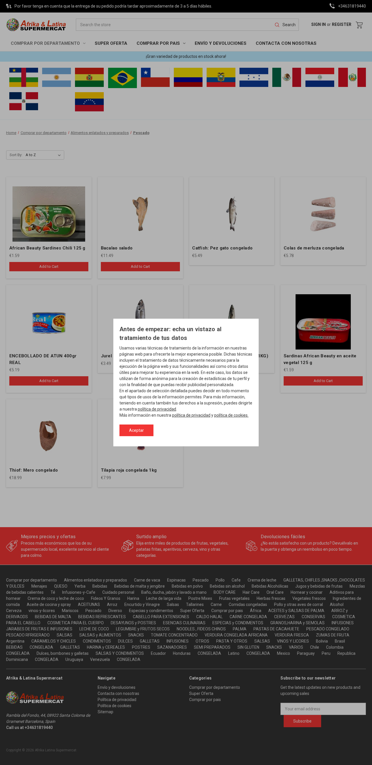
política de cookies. (231, 415)
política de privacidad (157, 409)
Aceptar (136, 430)
